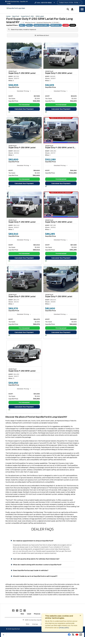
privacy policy (64, 627)
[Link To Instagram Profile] (24, 610)
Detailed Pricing (23, 91)
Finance (37, 614)
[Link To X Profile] (17, 610)
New (22, 614)
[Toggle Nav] (82, 9)
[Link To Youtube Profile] (77, 635)
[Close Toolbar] (4, 635)
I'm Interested (24, 105)
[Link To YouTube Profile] (21, 610)
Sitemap (35, 624)
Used (29, 614)
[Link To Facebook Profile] (13, 610)
